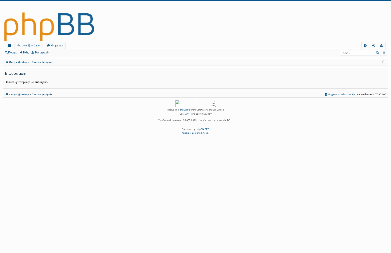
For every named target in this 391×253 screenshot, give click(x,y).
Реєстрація (42, 52)
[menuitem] (365, 45)
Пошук (12, 52)
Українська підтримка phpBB (215, 120)
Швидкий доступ (10, 46)
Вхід (26, 52)
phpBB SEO (203, 129)
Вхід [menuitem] (375, 46)
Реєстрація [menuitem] (382, 46)
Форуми (57, 45)
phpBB (183, 109)
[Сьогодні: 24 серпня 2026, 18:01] (383, 62)
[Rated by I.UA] (185, 104)
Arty (187, 114)
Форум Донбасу (28, 45)
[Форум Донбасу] (195, 21)
